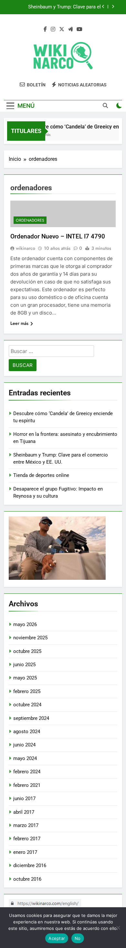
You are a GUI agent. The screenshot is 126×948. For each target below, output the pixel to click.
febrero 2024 (26, 772)
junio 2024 (24, 745)
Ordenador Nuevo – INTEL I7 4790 (57, 236)
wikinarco (25, 248)
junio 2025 (24, 664)
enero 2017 (25, 852)
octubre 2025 (27, 651)
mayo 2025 (25, 678)
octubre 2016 (27, 879)
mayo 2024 (25, 758)
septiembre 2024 (31, 718)
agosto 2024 (26, 731)
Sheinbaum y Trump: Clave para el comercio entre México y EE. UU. (64, 7)
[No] (118, 927)
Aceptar (56, 938)
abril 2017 (23, 812)
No (78, 938)
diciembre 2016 (29, 865)
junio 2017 (24, 798)
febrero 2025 (26, 691)
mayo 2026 (25, 624)
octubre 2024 (27, 705)
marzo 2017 (25, 825)
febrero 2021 (26, 785)
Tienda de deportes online (41, 475)
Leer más (19, 323)
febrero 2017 (26, 839)
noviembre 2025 (30, 638)
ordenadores (30, 220)
